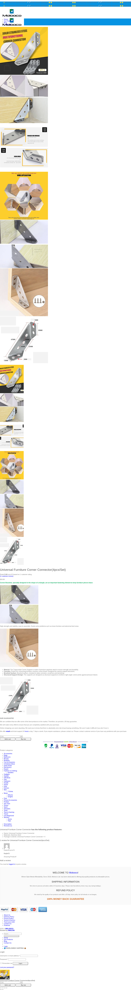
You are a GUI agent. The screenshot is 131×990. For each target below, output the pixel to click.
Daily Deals (8, 765)
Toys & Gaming (9, 812)
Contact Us (7, 24)
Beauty (6, 759)
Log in (20, 963)
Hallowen (7, 781)
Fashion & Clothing (10, 771)
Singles (10, 796)
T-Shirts (10, 791)
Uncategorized (9, 815)
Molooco (73, 872)
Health (6, 783)
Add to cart (8, 739)
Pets (5, 798)
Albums (10, 795)
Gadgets (7, 774)
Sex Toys (7, 803)
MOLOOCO (9, 928)
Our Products (8, 21)
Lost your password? (7, 967)
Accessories (8, 753)
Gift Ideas (7, 778)
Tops (9, 821)
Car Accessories (9, 762)
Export (6, 769)
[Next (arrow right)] (2, 989)
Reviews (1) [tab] (8, 826)
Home (6, 19)
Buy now (23, 739)
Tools (5, 810)
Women (6, 817)
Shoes (6, 805)
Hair (5, 779)
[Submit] (11, 936)
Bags (5, 755)
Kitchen (6, 788)
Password (4, 959)
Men (5, 790)
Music (6, 793)
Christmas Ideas (9, 764)
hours (27, 731)
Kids (5, 786)
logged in (12, 864)
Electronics (7, 767)
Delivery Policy (9, 917)
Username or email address (10, 956)
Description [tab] (8, 824)
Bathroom (7, 757)
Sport (5, 807)
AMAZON (11, 930)
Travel (6, 814)
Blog (5, 23)
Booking (6, 760)
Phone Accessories (10, 800)
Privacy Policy (9, 918)
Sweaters (7, 809)
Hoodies (10, 772)
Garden (6, 776)
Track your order (9, 922)
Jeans (10, 819)
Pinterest (7, 925)
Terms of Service (9, 920)
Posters (6, 802)
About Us (7, 915)
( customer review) (6, 576)
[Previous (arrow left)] (1, 989)
